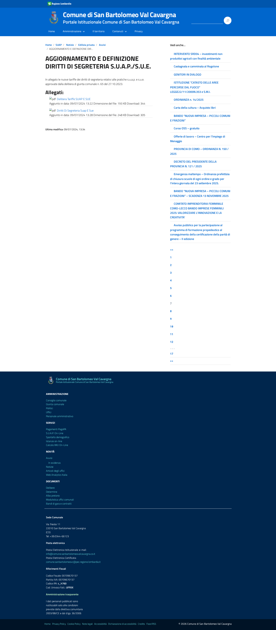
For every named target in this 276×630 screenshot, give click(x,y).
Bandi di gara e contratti (59, 503)
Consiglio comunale (56, 400)
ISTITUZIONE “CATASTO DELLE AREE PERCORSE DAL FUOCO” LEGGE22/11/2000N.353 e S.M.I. (194, 87)
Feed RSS (151, 624)
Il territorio (98, 31)
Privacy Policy (59, 624)
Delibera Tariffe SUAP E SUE (74, 99)
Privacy (139, 31)
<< (171, 249)
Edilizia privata (86, 45)
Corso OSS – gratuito (186, 128)
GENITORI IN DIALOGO (187, 74)
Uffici (48, 412)
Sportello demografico (57, 437)
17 (171, 353)
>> (171, 361)
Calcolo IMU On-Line (57, 445)
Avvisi (102, 45)
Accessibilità (100, 624)
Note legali (87, 624)
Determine (51, 492)
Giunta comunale (55, 404)
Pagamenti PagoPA (56, 429)
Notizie (70, 45)
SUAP (59, 45)
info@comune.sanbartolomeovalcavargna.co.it (70, 554)
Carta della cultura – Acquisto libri (195, 107)
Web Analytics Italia (56, 475)
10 (171, 326)
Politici (49, 408)
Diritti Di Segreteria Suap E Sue (75, 110)
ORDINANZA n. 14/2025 (188, 99)
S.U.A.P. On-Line (54, 433)
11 (171, 334)
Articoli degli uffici (55, 471)
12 (171, 341)
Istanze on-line (54, 441)
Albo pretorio (53, 495)
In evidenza (54, 463)
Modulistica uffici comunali (60, 499)
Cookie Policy (73, 624)
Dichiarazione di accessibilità (122, 624)
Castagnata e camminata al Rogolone (196, 66)
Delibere (50, 488)
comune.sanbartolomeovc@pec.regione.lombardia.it (73, 562)
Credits (141, 624)
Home (51, 31)
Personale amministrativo (59, 416)
